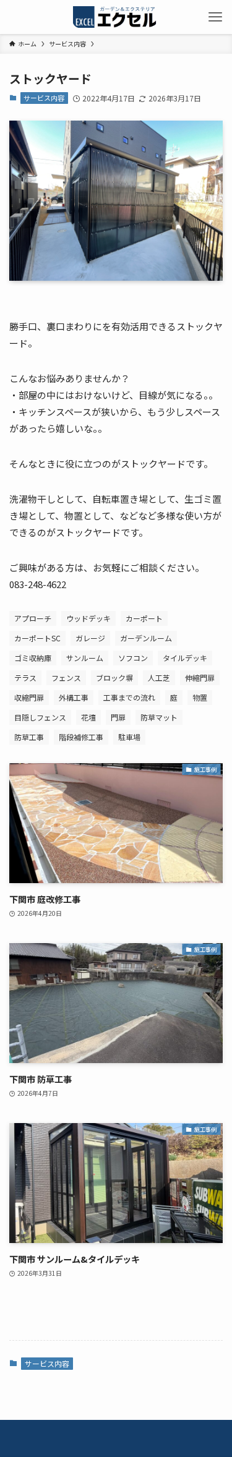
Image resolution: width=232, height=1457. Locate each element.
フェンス (66, 677)
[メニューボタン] (215, 17)
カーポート (144, 618)
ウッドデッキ (88, 618)
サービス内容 (44, 98)
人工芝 (159, 677)
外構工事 (73, 697)
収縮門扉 (29, 697)
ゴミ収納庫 (32, 657)
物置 (199, 697)
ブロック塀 (114, 677)
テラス (25, 677)
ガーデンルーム (146, 638)
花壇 (88, 717)
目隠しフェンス (40, 717)
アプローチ (32, 618)
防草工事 (29, 737)
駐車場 (129, 737)
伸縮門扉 (200, 677)
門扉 (118, 717)
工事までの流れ (129, 697)
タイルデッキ (185, 657)
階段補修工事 (81, 737)
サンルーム (84, 657)
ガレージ (90, 638)
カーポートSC (37, 638)
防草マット (159, 717)
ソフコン (133, 657)
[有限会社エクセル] (116, 17)
